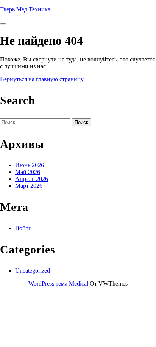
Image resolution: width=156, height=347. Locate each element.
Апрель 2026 (31, 179)
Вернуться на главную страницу (42, 79)
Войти (23, 228)
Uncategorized (32, 270)
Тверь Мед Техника (25, 9)
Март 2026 (28, 185)
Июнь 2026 (29, 165)
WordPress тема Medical (58, 283)
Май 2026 (27, 172)
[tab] (3, 24)
